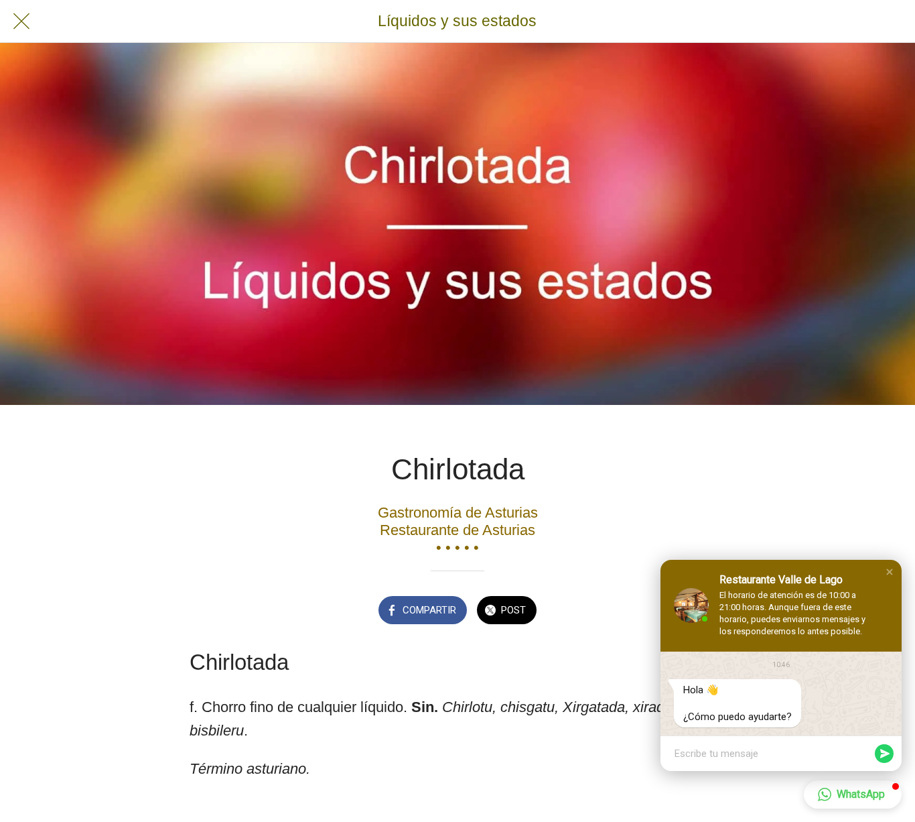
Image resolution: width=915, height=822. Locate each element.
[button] (889, 572)
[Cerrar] (21, 21)
